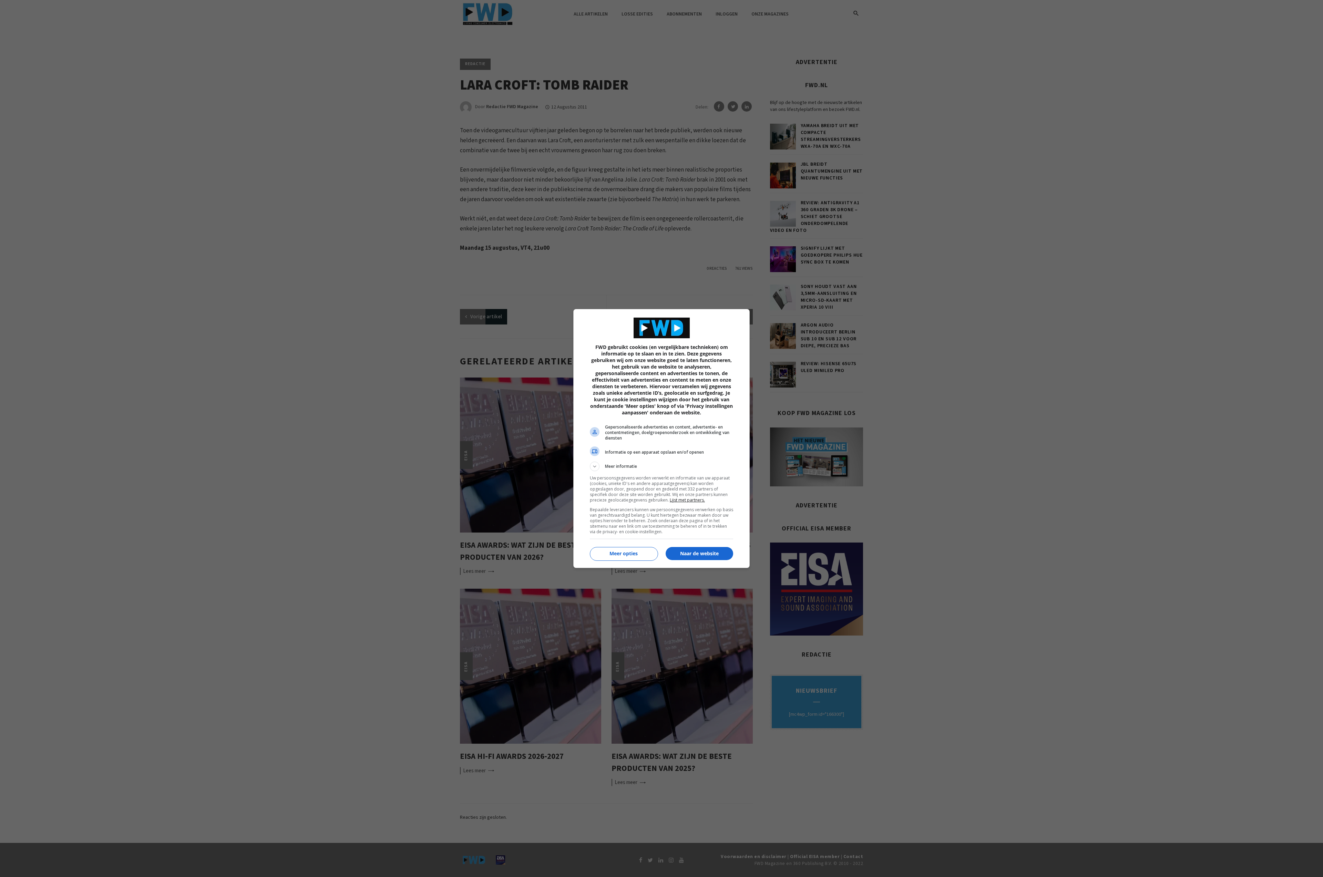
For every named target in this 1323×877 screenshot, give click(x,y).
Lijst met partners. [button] (687, 500)
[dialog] (661, 438)
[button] (661, 466)
